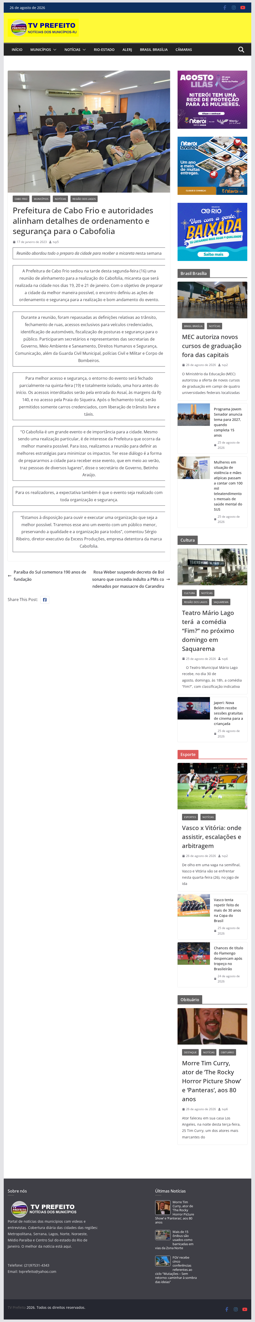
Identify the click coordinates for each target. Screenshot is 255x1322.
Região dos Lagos (84, 199)
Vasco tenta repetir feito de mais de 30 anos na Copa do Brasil (227, 910)
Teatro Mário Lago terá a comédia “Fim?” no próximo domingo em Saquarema (208, 630)
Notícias (72, 49)
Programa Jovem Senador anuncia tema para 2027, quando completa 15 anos (228, 422)
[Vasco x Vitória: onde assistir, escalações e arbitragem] (212, 786)
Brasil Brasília (154, 49)
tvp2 (225, 365)
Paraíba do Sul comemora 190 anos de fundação (50, 575)
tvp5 (56, 242)
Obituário (227, 1052)
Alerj (127, 49)
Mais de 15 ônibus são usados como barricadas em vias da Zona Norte (174, 1240)
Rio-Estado (104, 49)
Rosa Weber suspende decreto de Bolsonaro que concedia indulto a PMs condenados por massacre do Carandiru (128, 579)
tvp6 (225, 659)
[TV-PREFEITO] (43, 1203)
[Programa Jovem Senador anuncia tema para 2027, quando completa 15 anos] (194, 428)
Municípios (40, 49)
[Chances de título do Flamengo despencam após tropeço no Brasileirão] (194, 964)
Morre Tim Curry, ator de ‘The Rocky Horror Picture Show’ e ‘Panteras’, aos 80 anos (211, 1081)
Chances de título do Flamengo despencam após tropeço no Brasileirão (228, 958)
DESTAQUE (190, 1052)
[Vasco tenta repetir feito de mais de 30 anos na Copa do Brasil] (194, 916)
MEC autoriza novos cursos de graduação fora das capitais (212, 346)
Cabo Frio (21, 199)
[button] (54, 49)
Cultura (189, 593)
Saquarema (221, 602)
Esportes (190, 817)
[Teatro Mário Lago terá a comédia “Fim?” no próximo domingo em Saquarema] (212, 567)
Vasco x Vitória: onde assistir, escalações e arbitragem (212, 837)
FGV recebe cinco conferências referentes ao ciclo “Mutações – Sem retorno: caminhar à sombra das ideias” (176, 1269)
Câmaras (184, 49)
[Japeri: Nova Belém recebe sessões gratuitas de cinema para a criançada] (194, 719)
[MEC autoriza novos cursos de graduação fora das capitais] (212, 300)
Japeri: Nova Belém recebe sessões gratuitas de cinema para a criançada (228, 713)
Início (17, 49)
